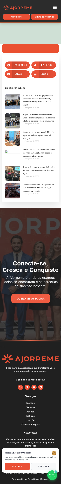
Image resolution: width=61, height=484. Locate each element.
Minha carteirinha (44, 16)
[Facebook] (40, 387)
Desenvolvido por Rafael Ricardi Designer (30, 479)
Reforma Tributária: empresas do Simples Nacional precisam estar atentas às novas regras (38, 170)
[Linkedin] (27, 387)
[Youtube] (34, 387)
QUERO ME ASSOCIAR (31, 298)
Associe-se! (16, 16)
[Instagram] (20, 387)
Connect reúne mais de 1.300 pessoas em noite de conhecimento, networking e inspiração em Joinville (38, 188)
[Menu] (55, 7)
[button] (17, 65)
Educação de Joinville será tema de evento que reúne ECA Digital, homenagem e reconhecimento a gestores (39, 152)
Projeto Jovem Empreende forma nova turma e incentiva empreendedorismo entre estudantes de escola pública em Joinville (39, 118)
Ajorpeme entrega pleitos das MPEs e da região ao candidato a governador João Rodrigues (38, 135)
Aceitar (17, 466)
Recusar (43, 466)
